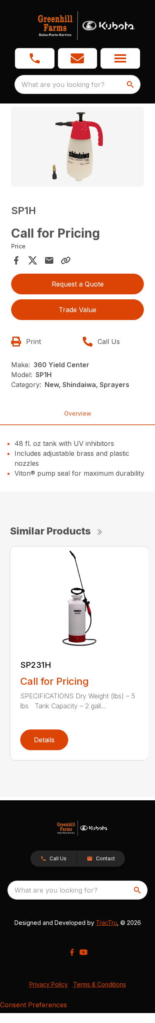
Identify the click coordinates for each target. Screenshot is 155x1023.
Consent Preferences (33, 1005)
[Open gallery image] (77, 147)
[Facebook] (72, 952)
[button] (35, 58)
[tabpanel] (77, 148)
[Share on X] (33, 260)
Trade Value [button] (77, 310)
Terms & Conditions (99, 984)
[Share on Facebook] (16, 260)
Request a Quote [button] (78, 284)
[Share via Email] (49, 260)
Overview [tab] (77, 413)
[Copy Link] (66, 260)
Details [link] (44, 740)
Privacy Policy (48, 984)
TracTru (106, 922)
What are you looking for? (63, 84)
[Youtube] (83, 952)
